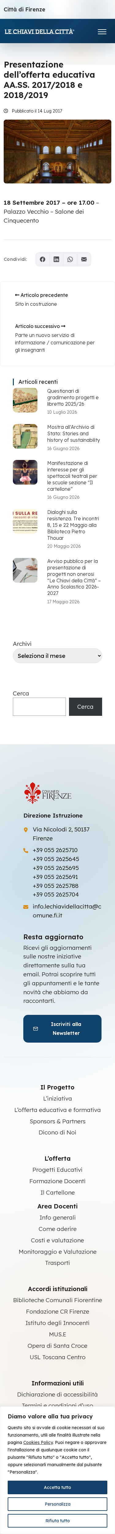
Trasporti (57, 1262)
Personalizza (58, 1504)
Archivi (22, 643)
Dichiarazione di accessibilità (57, 1394)
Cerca (21, 693)
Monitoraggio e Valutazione (58, 1251)
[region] (57, 1470)
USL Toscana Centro (58, 1357)
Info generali (58, 1217)
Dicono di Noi (57, 1132)
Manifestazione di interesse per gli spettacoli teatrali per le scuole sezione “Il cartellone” (72, 476)
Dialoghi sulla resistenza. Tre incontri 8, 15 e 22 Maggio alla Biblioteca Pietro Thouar (73, 525)
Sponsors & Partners (58, 1121)
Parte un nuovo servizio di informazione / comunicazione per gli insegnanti (55, 342)
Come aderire (58, 1229)
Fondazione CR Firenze (57, 1311)
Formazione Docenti (57, 1181)
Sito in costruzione (36, 304)
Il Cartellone (57, 1192)
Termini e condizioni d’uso (57, 1405)
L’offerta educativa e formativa (57, 1110)
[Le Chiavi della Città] (48, 31)
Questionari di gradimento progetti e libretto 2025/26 (73, 397)
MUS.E (57, 1334)
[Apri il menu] (102, 30)
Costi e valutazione (57, 1240)
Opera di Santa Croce (57, 1345)
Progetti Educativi (57, 1169)
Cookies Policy (38, 1442)
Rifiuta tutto (57, 1521)
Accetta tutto (57, 1487)
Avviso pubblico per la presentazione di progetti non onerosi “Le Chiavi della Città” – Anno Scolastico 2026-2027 (74, 577)
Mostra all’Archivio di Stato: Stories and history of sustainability (73, 433)
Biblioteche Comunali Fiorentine (57, 1300)
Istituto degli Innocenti (57, 1323)
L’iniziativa (57, 1098)
